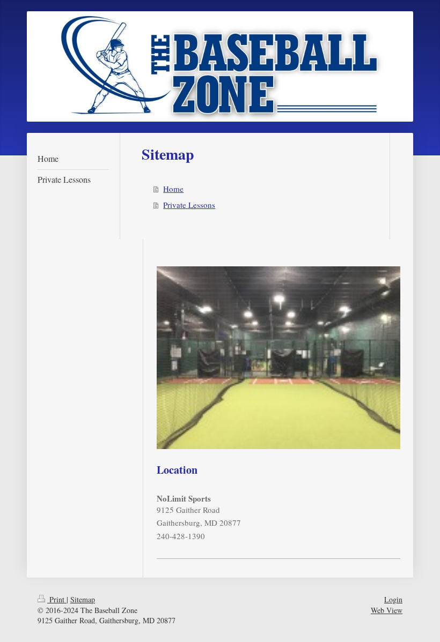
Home (173, 188)
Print (57, 599)
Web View (386, 610)
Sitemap (82, 599)
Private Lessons (189, 204)
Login (393, 599)
